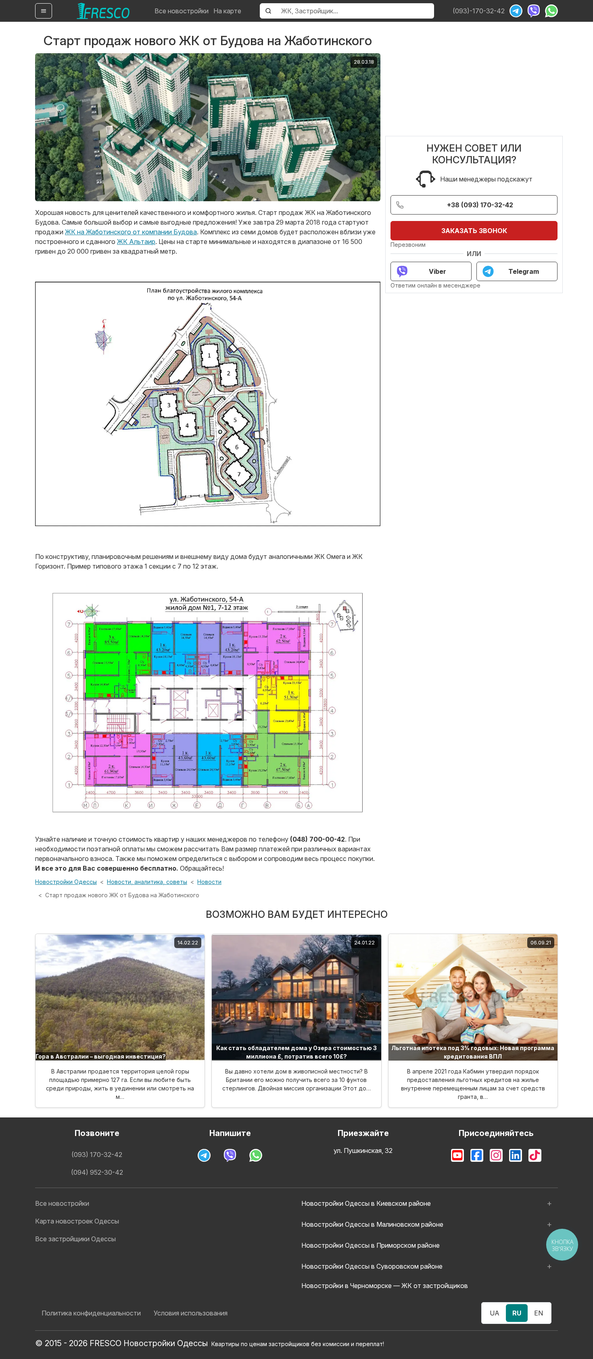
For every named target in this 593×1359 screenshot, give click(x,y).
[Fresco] (103, 11)
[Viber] (533, 11)
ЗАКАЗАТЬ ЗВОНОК (474, 231)
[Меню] (43, 11)
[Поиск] (268, 11)
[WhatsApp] (551, 11)
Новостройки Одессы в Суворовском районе (372, 1266)
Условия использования (191, 1313)
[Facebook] (477, 1155)
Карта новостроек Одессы (77, 1221)
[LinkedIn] (515, 1155)
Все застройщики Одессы (75, 1239)
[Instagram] (496, 1155)
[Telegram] (515, 11)
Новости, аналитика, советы (147, 881)
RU (516, 1313)
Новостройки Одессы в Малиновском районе (372, 1224)
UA (494, 1313)
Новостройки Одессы (66, 881)
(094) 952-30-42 (97, 1172)
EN (538, 1313)
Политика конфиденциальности (91, 1313)
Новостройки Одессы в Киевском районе (366, 1203)
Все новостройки (182, 11)
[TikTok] (535, 1155)
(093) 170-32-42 (96, 1155)
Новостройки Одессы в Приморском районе (370, 1245)
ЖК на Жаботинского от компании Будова (131, 232)
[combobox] (355, 11)
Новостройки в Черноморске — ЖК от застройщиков (384, 1286)
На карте (227, 11)
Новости (209, 881)
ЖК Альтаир (136, 242)
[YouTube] (457, 1155)
